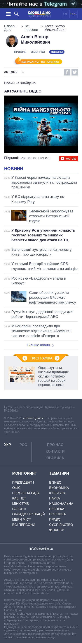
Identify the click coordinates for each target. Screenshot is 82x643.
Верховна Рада (26, 493)
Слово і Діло (10, 27)
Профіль (20, 51)
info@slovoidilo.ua (41, 548)
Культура (57, 493)
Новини (13, 168)
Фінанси (56, 530)
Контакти (55, 451)
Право (55, 519)
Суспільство (61, 525)
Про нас (55, 445)
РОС (73, 14)
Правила (55, 458)
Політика (57, 514)
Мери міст (21, 519)
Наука (54, 498)
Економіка (59, 488)
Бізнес (55, 482)
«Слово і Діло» (33, 418)
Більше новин (38, 345)
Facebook (67, 72)
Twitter (75, 72)
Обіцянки (38, 51)
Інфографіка (41, 358)
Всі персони (31, 27)
